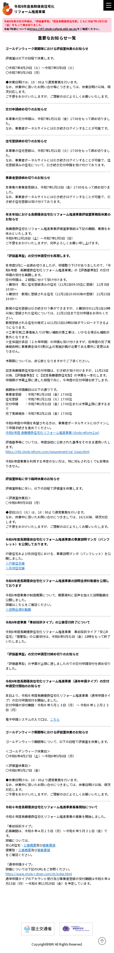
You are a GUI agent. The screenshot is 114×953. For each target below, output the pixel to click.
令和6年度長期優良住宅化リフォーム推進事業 (34, 9)
